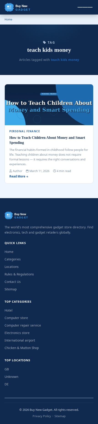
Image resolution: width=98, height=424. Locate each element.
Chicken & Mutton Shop (22, 348)
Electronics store (17, 333)
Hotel (9, 310)
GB (7, 369)
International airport (20, 340)
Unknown (11, 376)
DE (7, 384)
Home (8, 19)
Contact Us (13, 281)
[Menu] (85, 7)
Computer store (16, 318)
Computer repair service (23, 325)
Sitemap (11, 289)
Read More (17, 176)
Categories (13, 259)
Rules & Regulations (19, 274)
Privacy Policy (42, 416)
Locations (12, 266)
